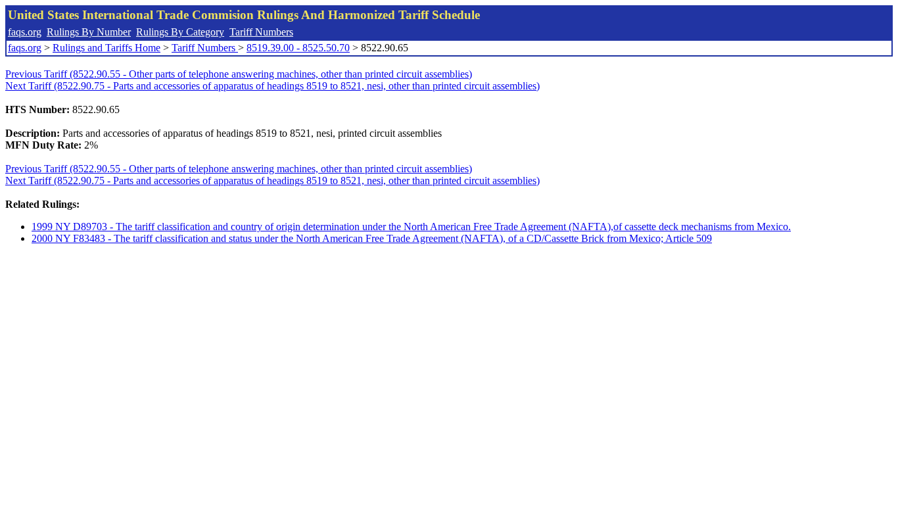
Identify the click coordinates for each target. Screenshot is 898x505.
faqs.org (24, 31)
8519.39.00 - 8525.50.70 (298, 47)
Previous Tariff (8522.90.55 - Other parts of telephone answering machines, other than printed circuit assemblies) (238, 74)
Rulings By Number (89, 31)
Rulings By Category (180, 31)
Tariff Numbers (261, 31)
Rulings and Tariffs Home (106, 47)
